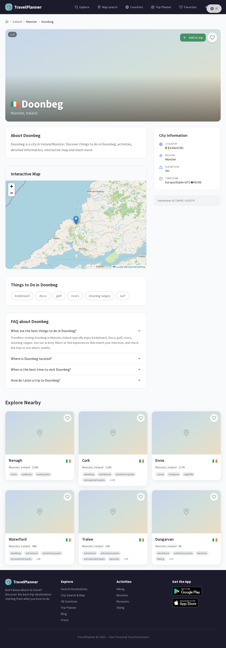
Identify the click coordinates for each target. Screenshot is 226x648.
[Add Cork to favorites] (141, 418)
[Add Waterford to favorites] (68, 497)
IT (217, 9)
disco (43, 296)
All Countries (69, 601)
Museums (123, 601)
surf (122, 296)
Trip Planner (68, 608)
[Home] (6, 21)
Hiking (120, 589)
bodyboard (22, 296)
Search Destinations (74, 589)
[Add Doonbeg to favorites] (212, 37)
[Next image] (213, 75)
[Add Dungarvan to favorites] (214, 497)
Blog (64, 614)
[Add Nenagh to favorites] (68, 418)
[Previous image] (12, 75)
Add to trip (196, 38)
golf (59, 296)
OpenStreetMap (136, 266)
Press (65, 620)
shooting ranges (99, 296)
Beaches (122, 595)
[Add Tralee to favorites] (141, 497)
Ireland (17, 22)
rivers (75, 296)
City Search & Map (73, 595)
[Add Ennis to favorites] (214, 418)
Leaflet (119, 266)
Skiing (120, 608)
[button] (76, 220)
